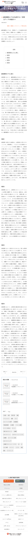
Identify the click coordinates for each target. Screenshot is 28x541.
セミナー (14, 428)
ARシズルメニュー (7, 434)
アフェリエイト (6, 418)
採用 (9, 415)
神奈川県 (13, 415)
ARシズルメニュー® (7, 441)
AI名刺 (4, 415)
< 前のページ (5, 372)
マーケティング (10, 450)
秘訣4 (8, 62)
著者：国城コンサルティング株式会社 (17, 26)
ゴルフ (16, 418)
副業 (12, 418)
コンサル (17, 447)
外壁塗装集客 (6, 425)
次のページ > (22, 372)
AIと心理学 (5, 447)
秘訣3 (8, 60)
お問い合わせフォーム (7, 431)
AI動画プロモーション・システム (9, 444)
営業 (22, 447)
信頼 (17, 415)
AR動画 (4, 437)
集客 (4, 450)
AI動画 (15, 431)
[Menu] (25, 2)
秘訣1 (8, 55)
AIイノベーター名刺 (12, 437)
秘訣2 (8, 57)
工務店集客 (15, 421)
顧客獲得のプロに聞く (12, 52)
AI (21, 444)
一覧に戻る (14, 372)
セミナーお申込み (6, 428)
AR (18, 444)
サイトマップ (21, 529)
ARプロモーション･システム (17, 434)
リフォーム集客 (19, 425)
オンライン (12, 447)
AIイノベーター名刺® (7, 421)
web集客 (12, 425)
